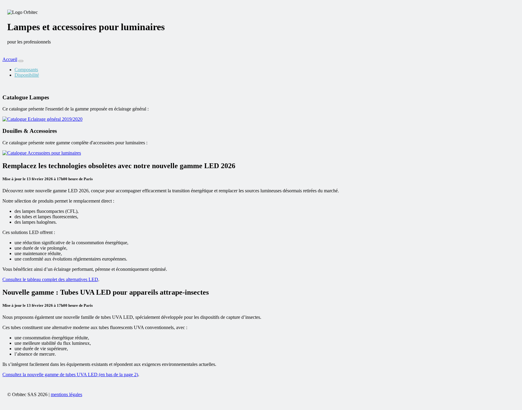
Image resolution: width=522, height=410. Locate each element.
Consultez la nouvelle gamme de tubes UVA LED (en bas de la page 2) (70, 374)
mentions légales (66, 394)
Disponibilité (26, 75)
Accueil (9, 59)
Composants (26, 69)
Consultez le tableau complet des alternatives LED (50, 279)
